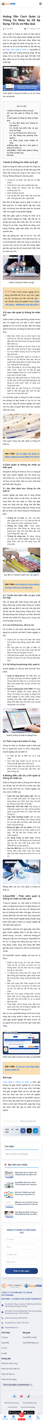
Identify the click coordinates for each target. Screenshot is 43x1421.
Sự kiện (4, 1353)
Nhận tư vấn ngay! (21, 1271)
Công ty (4, 1337)
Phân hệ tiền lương (8, 1379)
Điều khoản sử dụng (12, 1403)
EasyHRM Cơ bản (30, 1337)
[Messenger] (5, 1416)
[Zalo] (13, 1416)
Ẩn (25, 106)
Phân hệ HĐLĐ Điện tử (10, 1369)
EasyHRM (9, 29)
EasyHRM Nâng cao (31, 1343)
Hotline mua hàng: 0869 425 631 (16, 1318)
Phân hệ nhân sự (8, 1374)
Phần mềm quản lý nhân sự (17, 50)
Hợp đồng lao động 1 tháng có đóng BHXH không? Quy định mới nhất (26, 1213)
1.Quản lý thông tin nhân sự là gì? (20, 111)
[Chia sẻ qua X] (29, 1130)
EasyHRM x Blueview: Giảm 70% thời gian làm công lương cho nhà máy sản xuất (26, 1184)
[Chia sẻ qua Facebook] (23, 1130)
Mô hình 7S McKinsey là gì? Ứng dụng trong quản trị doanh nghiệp (25, 1193)
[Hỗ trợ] (38, 1416)
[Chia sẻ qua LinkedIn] (35, 1130)
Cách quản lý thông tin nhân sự (17, 1082)
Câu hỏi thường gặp (28, 1407)
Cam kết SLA (12, 1407)
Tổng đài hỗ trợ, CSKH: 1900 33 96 (17, 1323)
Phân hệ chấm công (9, 1363)
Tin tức (4, 1348)
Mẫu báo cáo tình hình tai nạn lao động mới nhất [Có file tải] (26, 1203)
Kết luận (10, 155)
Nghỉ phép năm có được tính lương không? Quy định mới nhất (26, 1174)
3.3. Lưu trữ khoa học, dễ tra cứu (22, 133)
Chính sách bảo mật (29, 1403)
